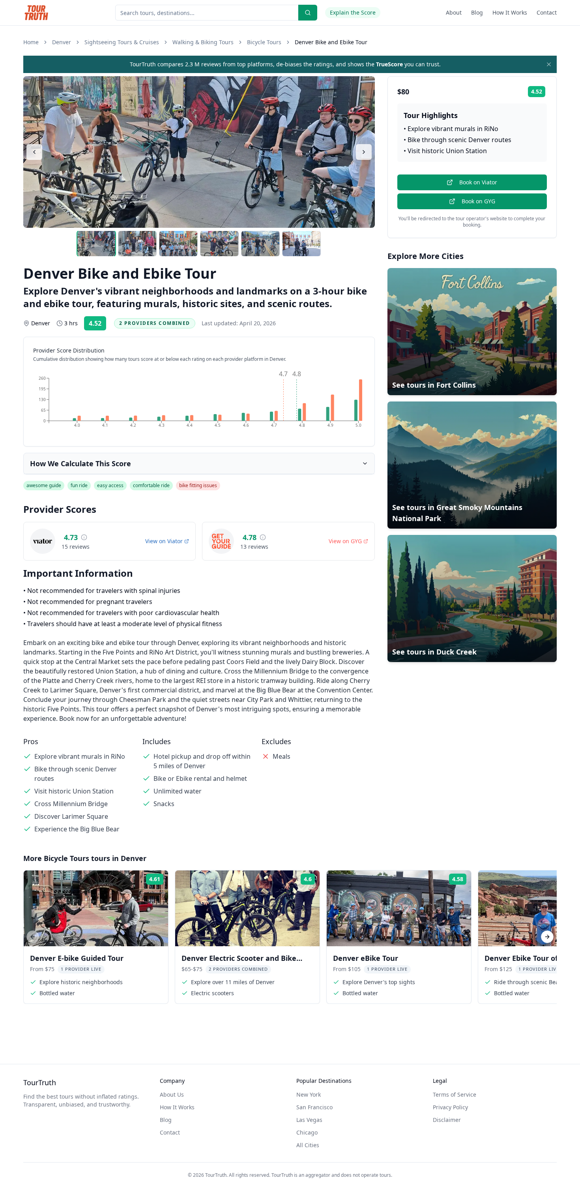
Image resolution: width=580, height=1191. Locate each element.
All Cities (307, 1145)
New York (308, 1094)
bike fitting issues (198, 485)
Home (31, 42)
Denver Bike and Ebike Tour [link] (331, 42)
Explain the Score (353, 12)
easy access (110, 485)
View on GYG (345, 541)
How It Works (509, 12)
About (454, 12)
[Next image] (364, 152)
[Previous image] (34, 152)
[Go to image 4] (219, 243)
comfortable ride (151, 485)
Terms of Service (454, 1094)
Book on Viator (478, 182)
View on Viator (164, 541)
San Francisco (314, 1107)
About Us (172, 1094)
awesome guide (43, 485)
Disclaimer (447, 1119)
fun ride (79, 485)
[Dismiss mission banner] (549, 64)
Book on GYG (478, 201)
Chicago (307, 1132)
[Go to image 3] (178, 243)
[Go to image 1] (96, 243)
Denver (61, 42)
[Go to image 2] (137, 243)
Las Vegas (309, 1119)
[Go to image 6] (301, 243)
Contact (547, 12)
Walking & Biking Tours (203, 42)
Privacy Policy (450, 1107)
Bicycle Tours (264, 42)
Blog (477, 12)
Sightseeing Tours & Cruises (121, 42)
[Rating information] (84, 537)
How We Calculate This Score (80, 463)
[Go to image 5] (260, 243)
